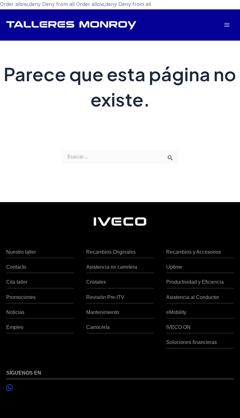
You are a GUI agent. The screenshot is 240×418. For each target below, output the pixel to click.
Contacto (16, 267)
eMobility (176, 312)
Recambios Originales (111, 252)
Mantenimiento (102, 312)
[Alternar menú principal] (227, 25)
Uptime (174, 267)
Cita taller (17, 282)
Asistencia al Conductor (192, 297)
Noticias (15, 312)
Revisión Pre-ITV (105, 297)
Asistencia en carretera (111, 267)
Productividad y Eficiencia (195, 282)
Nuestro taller (21, 252)
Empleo (14, 327)
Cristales (96, 282)
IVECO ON (178, 327)
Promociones (21, 297)
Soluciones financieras (191, 342)
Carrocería (98, 327)
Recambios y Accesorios (193, 252)
